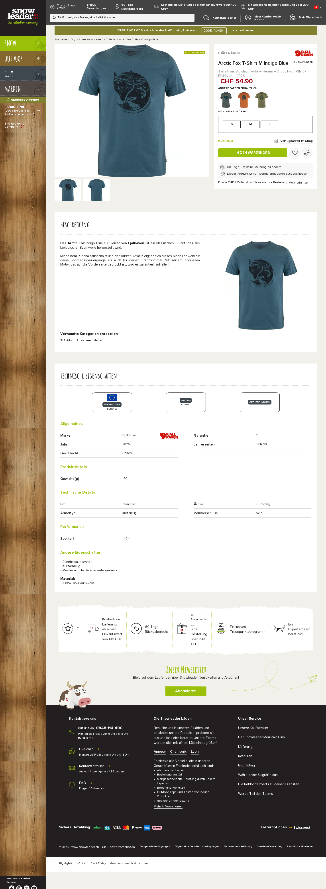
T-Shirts (111, 39)
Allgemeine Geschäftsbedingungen (197, 846)
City (73, 39)
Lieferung (245, 746)
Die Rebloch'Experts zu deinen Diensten (268, 784)
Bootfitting (246, 765)
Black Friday (98, 863)
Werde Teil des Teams (255, 793)
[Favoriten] (294, 152)
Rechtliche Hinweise (300, 846)
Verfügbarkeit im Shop (296, 141)
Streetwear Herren (90, 39)
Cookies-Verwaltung (269, 846)
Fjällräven (229, 53)
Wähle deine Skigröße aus (258, 775)
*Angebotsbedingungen (155, 846)
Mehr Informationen (168, 806)
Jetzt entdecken (243, 30)
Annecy (160, 751)
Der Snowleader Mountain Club (261, 737)
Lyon (195, 751)
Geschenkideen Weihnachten (129, 863)
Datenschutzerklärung (238, 846)
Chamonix (178, 751)
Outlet (82, 863)
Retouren (245, 756)
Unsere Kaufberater (253, 728)
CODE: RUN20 (213, 30)
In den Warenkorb (253, 152)
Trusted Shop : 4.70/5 (66, 7)
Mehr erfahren (298, 182)
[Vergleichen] (307, 152)
